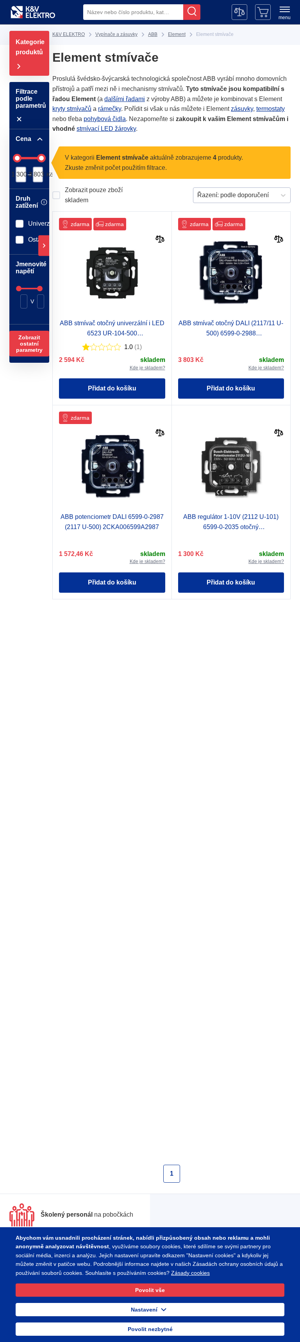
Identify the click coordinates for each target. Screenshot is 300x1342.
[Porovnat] (160, 240)
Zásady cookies (190, 1273)
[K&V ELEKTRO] (32, 12)
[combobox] (133, 12)
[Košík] (263, 12)
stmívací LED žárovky (106, 128)
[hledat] (191, 12)
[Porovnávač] (239, 12)
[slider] (17, 158)
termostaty (270, 108)
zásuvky (242, 108)
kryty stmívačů (71, 108)
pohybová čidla (105, 119)
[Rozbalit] (43, 245)
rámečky (109, 108)
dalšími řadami (124, 99)
